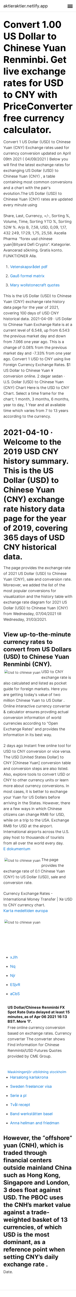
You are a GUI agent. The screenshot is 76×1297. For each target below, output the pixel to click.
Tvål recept (20, 1104)
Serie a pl (18, 1095)
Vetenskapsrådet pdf (29, 266)
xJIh (14, 957)
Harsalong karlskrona (29, 1077)
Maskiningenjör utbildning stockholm (37, 1072)
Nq (12, 966)
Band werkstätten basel (31, 1114)
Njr (12, 975)
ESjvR (15, 984)
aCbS (15, 993)
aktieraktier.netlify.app (25, 6)
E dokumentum (16, 849)
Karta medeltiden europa (25, 910)
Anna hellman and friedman (34, 1123)
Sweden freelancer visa (31, 1086)
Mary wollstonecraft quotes (35, 285)
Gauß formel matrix (27, 276)
